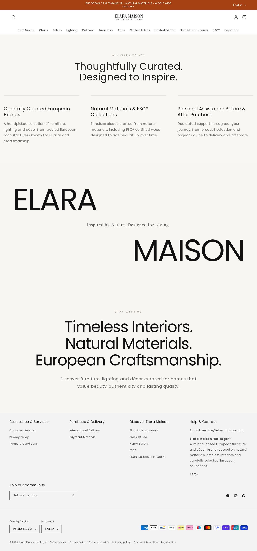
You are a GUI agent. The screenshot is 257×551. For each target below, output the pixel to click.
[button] (13, 17)
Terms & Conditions (23, 444)
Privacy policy (78, 542)
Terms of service (99, 542)
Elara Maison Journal (144, 430)
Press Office (138, 437)
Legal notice (168, 542)
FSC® (133, 450)
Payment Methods (83, 437)
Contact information (146, 542)
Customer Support (22, 430)
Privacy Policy (19, 437)
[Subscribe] (73, 495)
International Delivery (85, 430)
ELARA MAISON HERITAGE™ (147, 457)
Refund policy (58, 542)
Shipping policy (121, 542)
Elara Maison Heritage (32, 542)
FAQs (194, 474)
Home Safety (139, 444)
